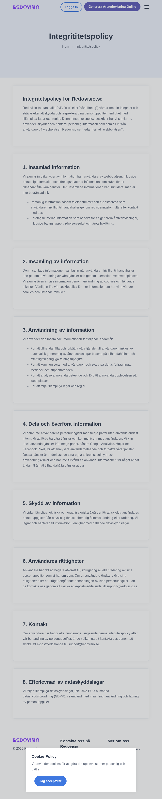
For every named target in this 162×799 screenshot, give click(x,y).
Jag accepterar (50, 781)
